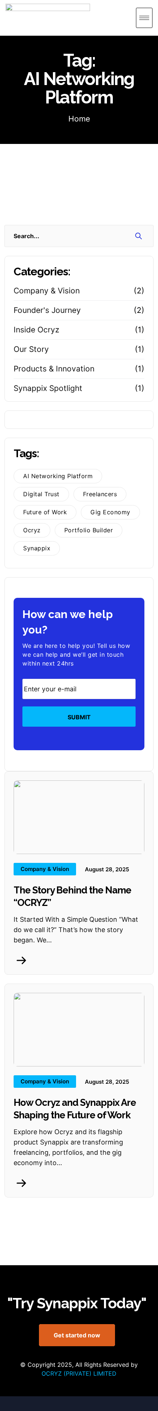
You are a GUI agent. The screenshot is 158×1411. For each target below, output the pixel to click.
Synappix (36, 548)
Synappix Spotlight (48, 388)
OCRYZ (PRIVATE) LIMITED (79, 1373)
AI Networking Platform (58, 476)
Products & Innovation (54, 368)
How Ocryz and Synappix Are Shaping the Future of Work (75, 1109)
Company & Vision (47, 290)
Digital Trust (41, 494)
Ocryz (32, 530)
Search (139, 235)
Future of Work (45, 512)
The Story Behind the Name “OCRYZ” (72, 896)
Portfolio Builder (88, 530)
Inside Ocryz (36, 329)
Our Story (31, 349)
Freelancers (100, 494)
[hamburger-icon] (144, 18)
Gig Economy (110, 512)
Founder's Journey (47, 310)
